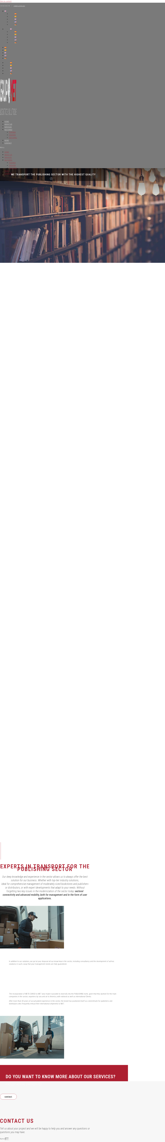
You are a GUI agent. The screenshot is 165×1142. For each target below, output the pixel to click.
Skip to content (6, 1)
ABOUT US (8, 124)
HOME (6, 122)
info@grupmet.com (19, 6)
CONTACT (8, 143)
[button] (50, 147)
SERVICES (8, 127)
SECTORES (8, 130)
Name (2, 1139)
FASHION (12, 135)
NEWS (6, 140)
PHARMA (12, 132)
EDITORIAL (13, 138)
